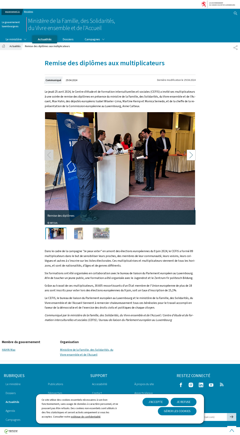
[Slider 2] (78, 233)
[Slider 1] (55, 233)
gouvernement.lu (12, 11)
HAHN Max (8, 350)
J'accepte (155, 402)
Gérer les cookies (177, 411)
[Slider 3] (101, 233)
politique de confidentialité (85, 416)
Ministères (28, 11)
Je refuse (183, 402)
